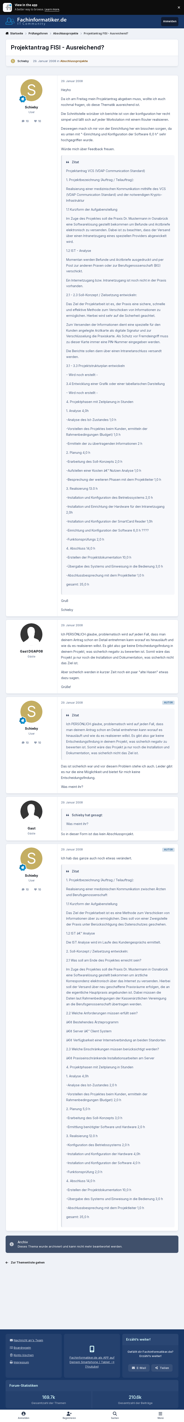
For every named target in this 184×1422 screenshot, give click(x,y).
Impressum (21, 1362)
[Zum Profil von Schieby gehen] (13, 61)
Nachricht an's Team (28, 1340)
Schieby (23, 61)
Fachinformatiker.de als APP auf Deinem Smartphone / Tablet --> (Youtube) (92, 1362)
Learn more (7, 7)
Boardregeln (22, 1347)
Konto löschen (24, 1355)
